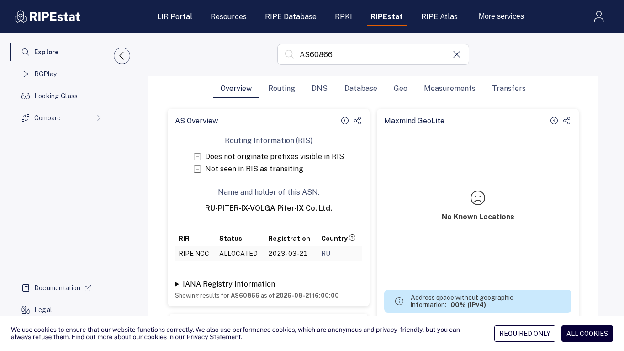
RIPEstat (386, 16)
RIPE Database (291, 16)
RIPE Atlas (439, 16)
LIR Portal (174, 16)
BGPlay (45, 74)
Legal (43, 310)
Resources (229, 16)
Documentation (57, 288)
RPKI (343, 16)
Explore (46, 52)
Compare (47, 118)
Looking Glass (56, 96)
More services (501, 16)
